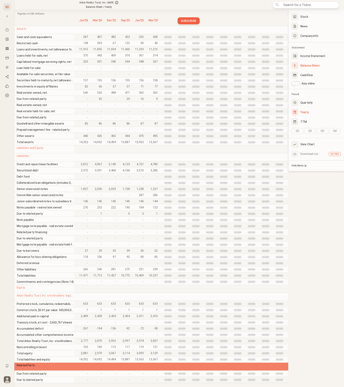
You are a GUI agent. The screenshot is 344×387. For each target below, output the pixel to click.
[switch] (293, 83)
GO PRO (334, 154)
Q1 (297, 130)
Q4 (335, 130)
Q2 (310, 130)
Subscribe (188, 21)
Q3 (322, 130)
